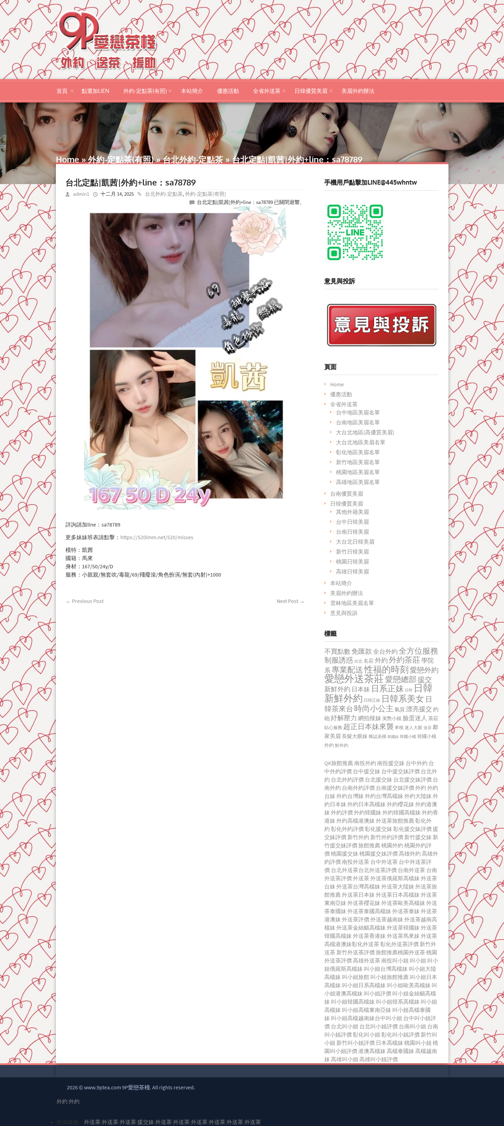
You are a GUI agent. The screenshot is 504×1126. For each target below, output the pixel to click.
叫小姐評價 (377, 993)
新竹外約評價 (386, 837)
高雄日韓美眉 (352, 571)
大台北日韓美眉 (355, 541)
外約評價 (342, 812)
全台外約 (385, 651)
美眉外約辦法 (357, 90)
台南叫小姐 (412, 1026)
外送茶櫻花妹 (363, 902)
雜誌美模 (377, 736)
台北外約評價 (347, 779)
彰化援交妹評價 (412, 828)
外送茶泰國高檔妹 (369, 911)
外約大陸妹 (418, 795)
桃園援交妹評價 (378, 853)
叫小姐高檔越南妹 (353, 1018)
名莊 (368, 661)
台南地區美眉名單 (358, 422)
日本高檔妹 (389, 1042)
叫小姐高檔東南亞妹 (366, 1009)
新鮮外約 (337, 689)
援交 (425, 679)
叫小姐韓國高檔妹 (353, 1001)
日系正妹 (387, 688)
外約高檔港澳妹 (355, 820)
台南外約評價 (358, 787)
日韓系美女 (402, 698)
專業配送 (347, 670)
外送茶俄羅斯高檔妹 (395, 878)
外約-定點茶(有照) (145, 90)
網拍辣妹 (369, 718)
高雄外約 (410, 853)
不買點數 (337, 651)
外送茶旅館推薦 (395, 820)
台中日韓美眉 (352, 521)
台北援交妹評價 (412, 779)
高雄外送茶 (366, 960)
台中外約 (417, 763)
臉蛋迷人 (415, 718)
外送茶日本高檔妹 (398, 894)
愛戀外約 (424, 670)
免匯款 (361, 651)
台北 (358, 661)
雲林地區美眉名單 (352, 603)
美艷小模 (391, 718)
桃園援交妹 (344, 853)
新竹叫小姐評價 (355, 1042)
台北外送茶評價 (377, 870)
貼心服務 (333, 727)
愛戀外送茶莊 (354, 678)
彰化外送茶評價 (399, 944)
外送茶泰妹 (406, 911)
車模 (399, 727)
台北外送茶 (344, 870)
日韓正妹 (372, 700)
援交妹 (145, 1121)
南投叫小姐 (395, 960)
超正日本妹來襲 (368, 726)
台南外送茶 (411, 870)
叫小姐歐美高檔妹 (409, 985)
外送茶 (361, 878)
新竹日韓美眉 (352, 551)
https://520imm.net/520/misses (156, 537)
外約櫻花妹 (400, 804)
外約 (381, 660)
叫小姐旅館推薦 (389, 976)
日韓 (408, 690)
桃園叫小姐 (418, 1042)
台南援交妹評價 (395, 787)
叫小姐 (418, 960)
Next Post (291, 600)
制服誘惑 (338, 660)
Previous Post (84, 600)
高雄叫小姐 (344, 1059)
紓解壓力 (344, 718)
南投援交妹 (391, 763)
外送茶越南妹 (386, 919)
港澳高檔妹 (372, 1051)
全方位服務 (418, 651)
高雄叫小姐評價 (378, 1059)
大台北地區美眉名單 (360, 442)
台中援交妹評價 (400, 771)
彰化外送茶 (365, 944)
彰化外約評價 (347, 828)
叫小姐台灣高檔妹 (386, 968)
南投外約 (365, 763)
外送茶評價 (355, 919)
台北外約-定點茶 (193, 159)
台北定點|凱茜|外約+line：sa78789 (130, 182)
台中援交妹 (366, 771)
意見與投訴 (344, 612)
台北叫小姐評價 (378, 1026)
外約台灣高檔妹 (384, 795)
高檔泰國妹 (400, 1051)
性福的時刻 (386, 669)
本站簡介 (192, 90)
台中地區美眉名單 (358, 412)
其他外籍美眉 (352, 511)
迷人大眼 (413, 727)
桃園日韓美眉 (352, 561)
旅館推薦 (369, 845)
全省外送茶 (266, 90)
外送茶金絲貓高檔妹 (361, 927)
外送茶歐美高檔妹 (403, 902)
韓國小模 (408, 736)
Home (67, 159)
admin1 (81, 194)
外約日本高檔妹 (366, 804)
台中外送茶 (384, 861)
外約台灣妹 (350, 795)
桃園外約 (392, 845)
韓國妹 (393, 736)
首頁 (62, 90)
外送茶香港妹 (369, 935)
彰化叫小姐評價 (400, 1034)
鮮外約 (341, 745)
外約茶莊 (404, 660)
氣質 (400, 709)
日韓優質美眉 (311, 90)
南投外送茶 (355, 861)
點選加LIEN (95, 90)
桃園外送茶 (411, 952)
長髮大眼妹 (355, 736)
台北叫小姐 (344, 1026)
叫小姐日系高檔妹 (364, 985)
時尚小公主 (374, 708)
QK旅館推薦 (338, 763)
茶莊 (433, 718)
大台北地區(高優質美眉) (365, 432)
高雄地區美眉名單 (358, 482)
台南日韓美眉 (352, 531)
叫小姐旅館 (355, 976)
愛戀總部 (401, 679)
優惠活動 (228, 90)
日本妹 (360, 689)
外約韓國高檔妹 (401, 812)
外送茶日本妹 (358, 894)
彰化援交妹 (378, 828)
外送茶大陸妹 (397, 886)
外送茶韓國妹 (403, 927)
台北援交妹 (378, 779)
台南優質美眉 (346, 493)
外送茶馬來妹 (403, 935)
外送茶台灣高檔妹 (358, 886)
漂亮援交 (419, 709)
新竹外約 (358, 837)
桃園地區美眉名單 (358, 472)
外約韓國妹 (367, 812)
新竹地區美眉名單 (358, 462)
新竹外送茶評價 (355, 952)
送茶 (427, 727)
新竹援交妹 (418, 837)
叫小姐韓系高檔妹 (398, 1001)
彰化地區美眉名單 (358, 452)
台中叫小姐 (388, 1018)
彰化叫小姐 (366, 1034)
